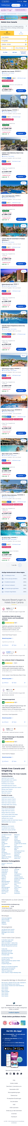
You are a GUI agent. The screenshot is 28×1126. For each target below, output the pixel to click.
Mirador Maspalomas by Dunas (9, 946)
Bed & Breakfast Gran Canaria (9, 780)
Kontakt (19, 1)
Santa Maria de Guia (19, 851)
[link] (22, 5)
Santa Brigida (17, 842)
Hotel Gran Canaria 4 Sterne (9, 801)
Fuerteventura (17, 874)
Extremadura (17, 883)
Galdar (3, 851)
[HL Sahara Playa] (14, 529)
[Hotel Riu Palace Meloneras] (14, 486)
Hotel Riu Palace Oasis (8, 410)
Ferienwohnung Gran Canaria (9, 785)
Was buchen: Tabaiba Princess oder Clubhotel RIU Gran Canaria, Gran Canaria (14, 982)
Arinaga (3, 849)
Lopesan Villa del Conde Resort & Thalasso (13, 238)
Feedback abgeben (14, 1012)
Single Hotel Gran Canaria (8, 810)
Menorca (16, 881)
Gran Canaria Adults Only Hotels (10, 814)
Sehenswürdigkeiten (7, 918)
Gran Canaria (5, 891)
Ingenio (16, 836)
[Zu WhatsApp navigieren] (21, 1073)
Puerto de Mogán (6, 846)
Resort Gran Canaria (7, 791)
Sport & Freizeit (5, 919)
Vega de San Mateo (6, 857)
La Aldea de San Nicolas (20, 843)
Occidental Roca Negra (7, 957)
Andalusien (4, 872)
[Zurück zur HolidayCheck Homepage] (5, 5)
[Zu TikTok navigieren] (14, 1073)
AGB (14, 1104)
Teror (15, 845)
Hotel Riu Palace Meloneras (9, 495)
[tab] (7, 33)
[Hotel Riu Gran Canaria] (14, 62)
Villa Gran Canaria (6, 793)
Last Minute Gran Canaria (8, 929)
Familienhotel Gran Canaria (8, 816)
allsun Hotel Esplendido (8, 196)
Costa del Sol (5, 869)
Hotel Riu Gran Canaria (8, 71)
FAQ (14, 1080)
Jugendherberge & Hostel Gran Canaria (11, 787)
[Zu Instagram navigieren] (10, 1073)
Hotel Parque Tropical (8, 368)
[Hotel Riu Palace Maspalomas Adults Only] (14, 317)
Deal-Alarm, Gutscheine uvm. (14, 1086)
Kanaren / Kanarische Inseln (7, 864)
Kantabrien (17, 875)
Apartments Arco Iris (7, 952)
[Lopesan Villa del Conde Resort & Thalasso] (14, 229)
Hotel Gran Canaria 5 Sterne (9, 799)
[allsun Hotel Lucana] (14, 445)
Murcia (16, 871)
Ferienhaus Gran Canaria (8, 783)
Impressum (14, 1116)
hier (6, 29)
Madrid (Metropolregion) (6, 886)
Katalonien (4, 874)
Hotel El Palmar (5, 962)
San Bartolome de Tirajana (6, 854)
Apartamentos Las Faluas (8, 969)
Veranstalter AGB (14, 1089)
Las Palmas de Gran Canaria (6, 835)
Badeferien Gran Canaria (8, 826)
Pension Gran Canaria (7, 789)
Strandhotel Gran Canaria (8, 828)
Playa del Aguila (18, 846)
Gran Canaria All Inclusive (8, 808)
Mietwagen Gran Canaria (8, 932)
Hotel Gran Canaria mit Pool (8, 829)
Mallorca (4, 878)
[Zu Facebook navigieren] (7, 1073)
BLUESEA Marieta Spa (7, 950)
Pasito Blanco (17, 857)
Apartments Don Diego (7, 953)
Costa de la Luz (5, 883)
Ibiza (15, 884)
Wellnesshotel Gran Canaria (9, 822)
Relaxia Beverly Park (7, 284)
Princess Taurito (6, 959)
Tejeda (16, 837)
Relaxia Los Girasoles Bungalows (10, 966)
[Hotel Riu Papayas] (14, 101)
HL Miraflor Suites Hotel (7, 940)
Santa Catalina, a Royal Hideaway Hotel (11, 972)
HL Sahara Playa (6, 537)
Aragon (16, 872)
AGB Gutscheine (14, 1107)
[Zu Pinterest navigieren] (17, 1073)
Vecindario (4, 852)
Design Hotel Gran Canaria (8, 812)
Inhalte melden (14, 1083)
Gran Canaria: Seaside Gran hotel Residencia (13, 985)
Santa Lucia (17, 858)
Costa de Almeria (18, 877)
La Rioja (16, 890)
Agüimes (16, 848)
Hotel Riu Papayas (7, 110)
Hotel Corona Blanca (7, 941)
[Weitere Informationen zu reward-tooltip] (13, 641)
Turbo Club (4, 949)
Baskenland (17, 880)
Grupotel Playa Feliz (6, 963)
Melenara (16, 855)
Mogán (3, 842)
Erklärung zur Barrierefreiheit (14, 1110)
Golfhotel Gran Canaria (7, 818)
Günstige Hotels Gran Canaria (9, 804)
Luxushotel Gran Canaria (8, 797)
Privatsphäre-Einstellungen (14, 1098)
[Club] (10, 10)
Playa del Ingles (5, 837)
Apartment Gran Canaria (8, 778)
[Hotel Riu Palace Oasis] (14, 401)
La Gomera (17, 891)
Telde (3, 845)
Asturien (4, 893)
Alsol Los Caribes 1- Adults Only (9, 943)
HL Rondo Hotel (5, 954)
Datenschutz (14, 1095)
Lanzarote (16, 869)
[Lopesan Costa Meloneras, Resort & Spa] (14, 144)
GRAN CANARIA (5, 991)
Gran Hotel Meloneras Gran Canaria (10, 984)
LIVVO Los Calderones (7, 971)
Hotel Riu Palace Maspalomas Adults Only (13, 325)
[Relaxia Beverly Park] (14, 275)
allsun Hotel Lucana (7, 453)
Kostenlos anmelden (20, 9)
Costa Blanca (5, 871)
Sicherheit (14, 1113)
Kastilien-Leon (5, 890)
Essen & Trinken (6, 921)
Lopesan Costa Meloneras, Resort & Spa (12, 153)
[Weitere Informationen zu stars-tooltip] (20, 71)
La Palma (16, 886)
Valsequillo (17, 854)
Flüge (3, 933)
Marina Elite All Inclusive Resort (9, 944)
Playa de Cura (5, 858)
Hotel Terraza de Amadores (8, 968)
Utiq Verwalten (14, 1101)
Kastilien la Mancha (19, 878)
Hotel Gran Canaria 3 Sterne (9, 802)
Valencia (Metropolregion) (6, 880)
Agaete (3, 848)
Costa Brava (4, 884)
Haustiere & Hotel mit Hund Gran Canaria (12, 820)
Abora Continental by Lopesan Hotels (11, 960)
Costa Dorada (5, 889)
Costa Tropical (17, 887)
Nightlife (4, 922)
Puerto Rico (4, 840)
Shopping (4, 924)
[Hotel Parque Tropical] (14, 359)
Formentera (17, 893)
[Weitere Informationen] (12, 89)
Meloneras (17, 834)
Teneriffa (4, 877)
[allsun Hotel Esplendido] (14, 187)
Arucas (16, 839)
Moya (15, 849)
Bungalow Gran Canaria (7, 781)
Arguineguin (17, 840)
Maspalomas (5, 839)
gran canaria (5, 990)
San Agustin (5, 843)
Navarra (16, 889)
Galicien (4, 875)
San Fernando (17, 852)
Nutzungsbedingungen (14, 1092)
